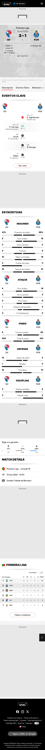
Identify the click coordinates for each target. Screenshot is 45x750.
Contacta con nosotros (14, 718)
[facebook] (17, 712)
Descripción (7, 88)
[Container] (8, 35)
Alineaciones (38, 88)
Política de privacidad (11, 720)
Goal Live (21, 723)
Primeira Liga (22, 28)
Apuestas (29, 723)
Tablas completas (22, 615)
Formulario (33, 572)
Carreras (23, 720)
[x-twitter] (28, 712)
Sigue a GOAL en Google (24, 734)
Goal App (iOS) (11, 723)
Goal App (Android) (34, 720)
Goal (15, 743)
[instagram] (22, 712)
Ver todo (22, 165)
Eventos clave (22, 88)
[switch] (41, 573)
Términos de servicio (31, 718)
